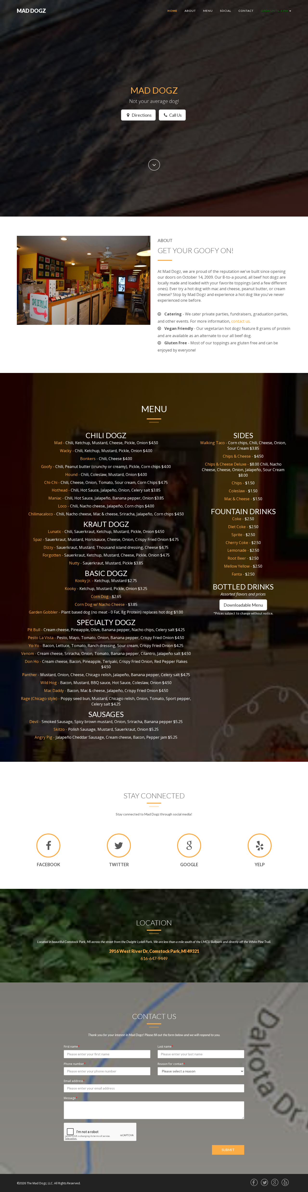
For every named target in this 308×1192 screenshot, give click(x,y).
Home (172, 11)
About (190, 11)
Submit (228, 1150)
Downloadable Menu (243, 605)
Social (225, 11)
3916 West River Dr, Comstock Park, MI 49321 (154, 951)
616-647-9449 (154, 958)
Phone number (74, 1064)
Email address (73, 1081)
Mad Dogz (31, 10)
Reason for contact (170, 1064)
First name (71, 1047)
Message (70, 1098)
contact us (240, 321)
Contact (246, 11)
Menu (208, 11)
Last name (165, 1047)
